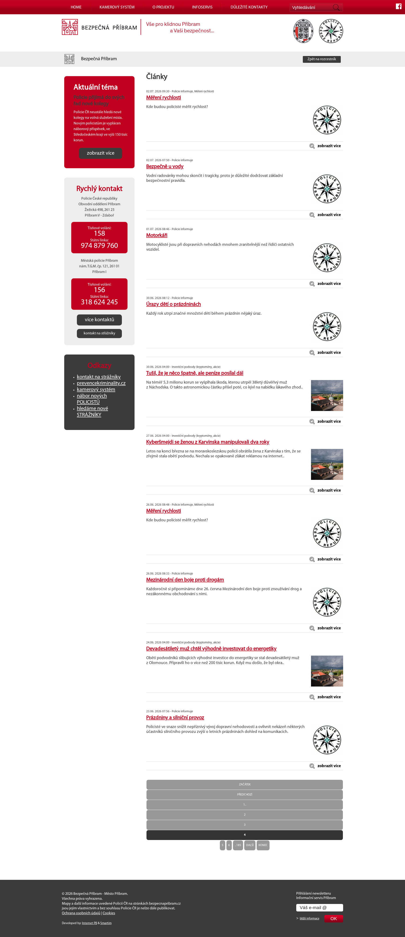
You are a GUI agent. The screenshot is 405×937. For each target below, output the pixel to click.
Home (76, 7)
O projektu (163, 7)
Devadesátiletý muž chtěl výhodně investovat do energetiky (211, 649)
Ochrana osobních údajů (81, 913)
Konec (263, 845)
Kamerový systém (117, 7)
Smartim (106, 923)
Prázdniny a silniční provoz (175, 717)
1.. (244, 804)
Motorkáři (156, 235)
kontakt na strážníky (99, 377)
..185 (238, 845)
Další (250, 845)
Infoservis (202, 7)
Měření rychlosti (163, 98)
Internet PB (89, 923)
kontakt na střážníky (99, 333)
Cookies (109, 913)
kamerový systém (96, 389)
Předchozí (244, 794)
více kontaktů (99, 320)
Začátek (245, 784)
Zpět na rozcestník (322, 59)
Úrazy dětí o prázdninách (173, 304)
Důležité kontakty (249, 7)
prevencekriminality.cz (101, 383)
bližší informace (309, 918)
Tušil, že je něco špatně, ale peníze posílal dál (194, 373)
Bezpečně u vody (165, 166)
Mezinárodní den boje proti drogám (185, 580)
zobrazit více (329, 146)
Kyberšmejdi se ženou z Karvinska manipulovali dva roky (207, 442)
